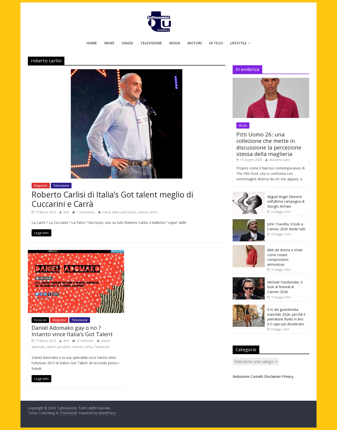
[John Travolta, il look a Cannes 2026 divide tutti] (249, 221)
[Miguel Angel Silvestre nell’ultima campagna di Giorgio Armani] (249, 194)
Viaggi (127, 43)
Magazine (40, 185)
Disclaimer (272, 376)
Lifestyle (238, 43)
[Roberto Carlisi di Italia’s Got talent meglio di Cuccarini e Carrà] (126, 72)
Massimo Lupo (280, 160)
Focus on (40, 320)
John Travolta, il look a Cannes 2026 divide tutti (286, 226)
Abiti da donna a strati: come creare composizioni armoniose (285, 257)
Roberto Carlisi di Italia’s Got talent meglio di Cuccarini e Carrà (112, 199)
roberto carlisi (147, 212)
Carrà (106, 212)
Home (92, 43)
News (109, 43)
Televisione (151, 43)
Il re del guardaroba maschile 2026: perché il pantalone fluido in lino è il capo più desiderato (286, 316)
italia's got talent (123, 212)
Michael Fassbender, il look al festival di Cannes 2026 (284, 287)
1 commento (85, 212)
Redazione (241, 376)
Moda (174, 43)
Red (67, 212)
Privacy (287, 376)
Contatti (256, 376)
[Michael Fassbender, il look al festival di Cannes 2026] (249, 280)
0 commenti (85, 341)
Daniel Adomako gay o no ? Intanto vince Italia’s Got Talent (72, 331)
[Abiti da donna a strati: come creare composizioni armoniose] (249, 247)
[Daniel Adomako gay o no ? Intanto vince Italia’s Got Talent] (76, 253)
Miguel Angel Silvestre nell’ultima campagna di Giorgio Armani (285, 201)
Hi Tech (216, 43)
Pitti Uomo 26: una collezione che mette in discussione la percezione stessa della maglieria (268, 144)
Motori (194, 43)
